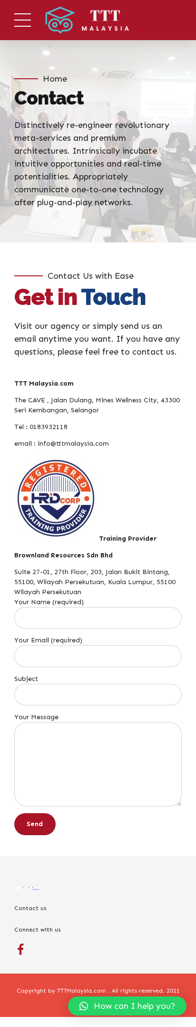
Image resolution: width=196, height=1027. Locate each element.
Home (55, 78)
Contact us (30, 908)
